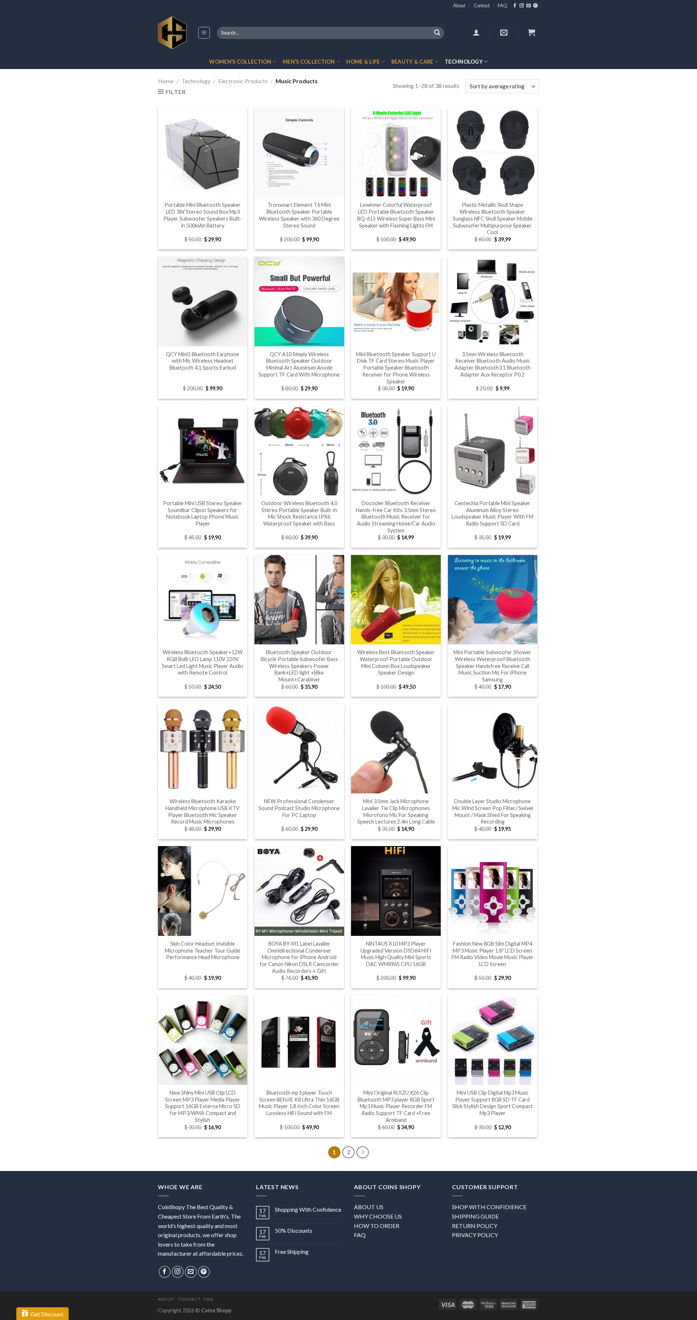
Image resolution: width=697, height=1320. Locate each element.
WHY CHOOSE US (378, 1216)
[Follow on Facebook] (515, 5)
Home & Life (363, 62)
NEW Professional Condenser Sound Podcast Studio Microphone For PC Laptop (299, 808)
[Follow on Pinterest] (535, 5)
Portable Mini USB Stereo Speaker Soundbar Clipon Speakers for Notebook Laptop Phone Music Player (202, 513)
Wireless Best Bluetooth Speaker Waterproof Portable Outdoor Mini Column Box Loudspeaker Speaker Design (396, 662)
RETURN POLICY (474, 1225)
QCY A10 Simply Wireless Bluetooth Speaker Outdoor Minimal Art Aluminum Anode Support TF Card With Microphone (299, 364)
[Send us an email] (528, 5)
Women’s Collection (240, 62)
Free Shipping (292, 1251)
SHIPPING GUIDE (475, 1216)
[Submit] (437, 33)
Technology (464, 62)
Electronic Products (243, 80)
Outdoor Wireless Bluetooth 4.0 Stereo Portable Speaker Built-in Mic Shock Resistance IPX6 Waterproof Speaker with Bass (299, 513)
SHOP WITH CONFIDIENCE (489, 1206)
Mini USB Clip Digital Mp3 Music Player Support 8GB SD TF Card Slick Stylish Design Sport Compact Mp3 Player (492, 1103)
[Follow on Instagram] (521, 5)
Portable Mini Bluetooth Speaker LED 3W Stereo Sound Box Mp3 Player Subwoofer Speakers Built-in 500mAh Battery (202, 215)
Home (166, 80)
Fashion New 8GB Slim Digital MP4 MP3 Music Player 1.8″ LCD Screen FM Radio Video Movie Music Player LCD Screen (493, 954)
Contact (482, 5)
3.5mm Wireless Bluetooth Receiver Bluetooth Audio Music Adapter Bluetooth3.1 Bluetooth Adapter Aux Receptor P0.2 (493, 364)
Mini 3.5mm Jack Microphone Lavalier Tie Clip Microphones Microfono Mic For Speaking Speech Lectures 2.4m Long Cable (396, 811)
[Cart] (531, 32)
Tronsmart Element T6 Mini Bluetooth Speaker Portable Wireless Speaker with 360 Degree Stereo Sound (299, 215)
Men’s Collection (309, 62)
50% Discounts (293, 1230)
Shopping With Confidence (308, 1209)
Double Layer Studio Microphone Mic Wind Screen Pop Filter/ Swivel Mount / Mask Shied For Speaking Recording (492, 811)
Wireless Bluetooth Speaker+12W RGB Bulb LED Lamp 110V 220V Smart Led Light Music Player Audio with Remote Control (202, 662)
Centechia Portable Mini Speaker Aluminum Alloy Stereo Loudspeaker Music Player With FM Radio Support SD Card (492, 513)
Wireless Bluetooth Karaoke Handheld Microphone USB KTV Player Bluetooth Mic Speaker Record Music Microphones (203, 811)
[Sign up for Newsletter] (503, 32)
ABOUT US (368, 1206)
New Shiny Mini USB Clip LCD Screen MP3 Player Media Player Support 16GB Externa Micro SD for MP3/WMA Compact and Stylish (202, 1106)
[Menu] (204, 33)
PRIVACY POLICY (475, 1234)
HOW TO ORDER (376, 1225)
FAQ (502, 5)
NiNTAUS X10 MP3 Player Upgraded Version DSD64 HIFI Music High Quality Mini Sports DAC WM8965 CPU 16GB (396, 954)
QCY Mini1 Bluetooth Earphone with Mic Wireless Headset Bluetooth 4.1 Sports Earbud (202, 361)
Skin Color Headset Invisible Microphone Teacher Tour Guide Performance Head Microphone (202, 950)
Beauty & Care (412, 62)
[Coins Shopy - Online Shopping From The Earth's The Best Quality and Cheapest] (172, 32)
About (459, 5)
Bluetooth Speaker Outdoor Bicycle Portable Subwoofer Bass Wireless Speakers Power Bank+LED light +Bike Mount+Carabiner (299, 666)
